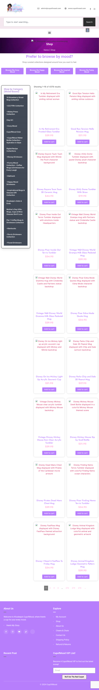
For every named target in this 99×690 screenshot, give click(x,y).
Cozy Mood (12, 126)
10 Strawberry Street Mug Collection (15, 98)
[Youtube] (19, 631)
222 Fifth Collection (15, 106)
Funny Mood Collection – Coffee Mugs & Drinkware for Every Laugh (15, 166)
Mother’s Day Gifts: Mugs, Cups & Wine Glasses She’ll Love (14, 211)
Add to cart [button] (49, 142)
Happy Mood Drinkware (12, 183)
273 (73, 588)
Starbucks (11, 228)
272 (67, 588)
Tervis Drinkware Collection (14, 235)
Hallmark (11, 176)
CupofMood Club (14, 132)
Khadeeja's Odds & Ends (14, 202)
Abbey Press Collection (12, 113)
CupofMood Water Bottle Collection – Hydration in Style (15, 140)
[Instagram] (94, 9)
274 (79, 588)
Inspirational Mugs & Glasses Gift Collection (16, 192)
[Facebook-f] (90, 9)
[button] (87, 30)
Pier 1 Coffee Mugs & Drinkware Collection (15, 221)
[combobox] (43, 22)
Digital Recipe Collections (12, 149)
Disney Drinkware (14, 157)
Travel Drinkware (14, 243)
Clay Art (10, 120)
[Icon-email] (32, 631)
